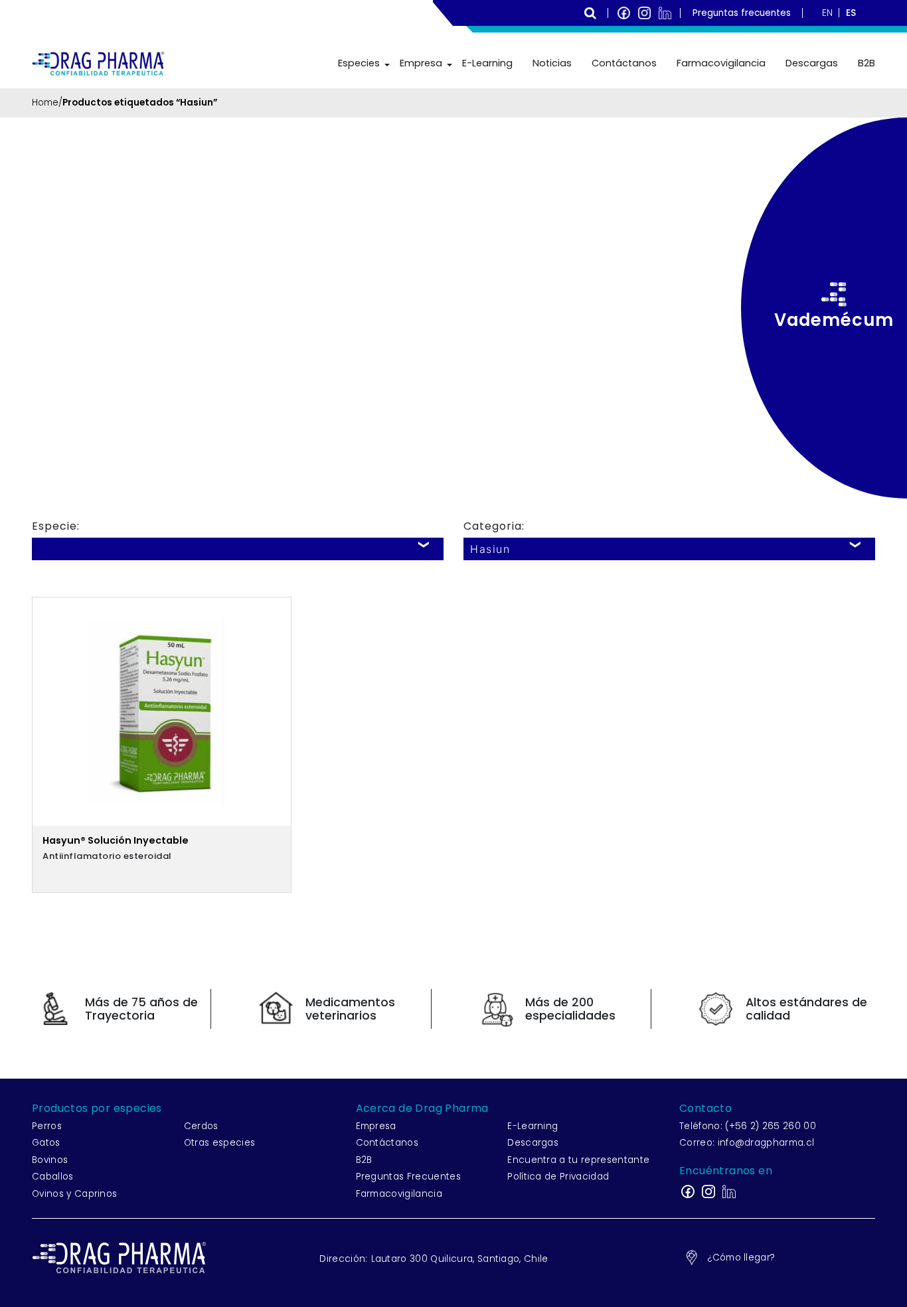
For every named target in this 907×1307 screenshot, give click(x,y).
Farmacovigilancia (721, 63)
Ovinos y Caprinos (74, 1194)
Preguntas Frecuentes (408, 1176)
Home (45, 102)
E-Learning (487, 63)
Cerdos (201, 1126)
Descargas (811, 63)
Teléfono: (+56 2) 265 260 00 (747, 1126)
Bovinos (50, 1160)
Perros (47, 1126)
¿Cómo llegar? (741, 1257)
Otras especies (219, 1142)
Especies (359, 63)
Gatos (46, 1142)
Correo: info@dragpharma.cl (746, 1142)
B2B (866, 63)
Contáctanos (624, 63)
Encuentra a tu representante (578, 1160)
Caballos (53, 1176)
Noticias (552, 63)
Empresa (421, 63)
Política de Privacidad (558, 1176)
